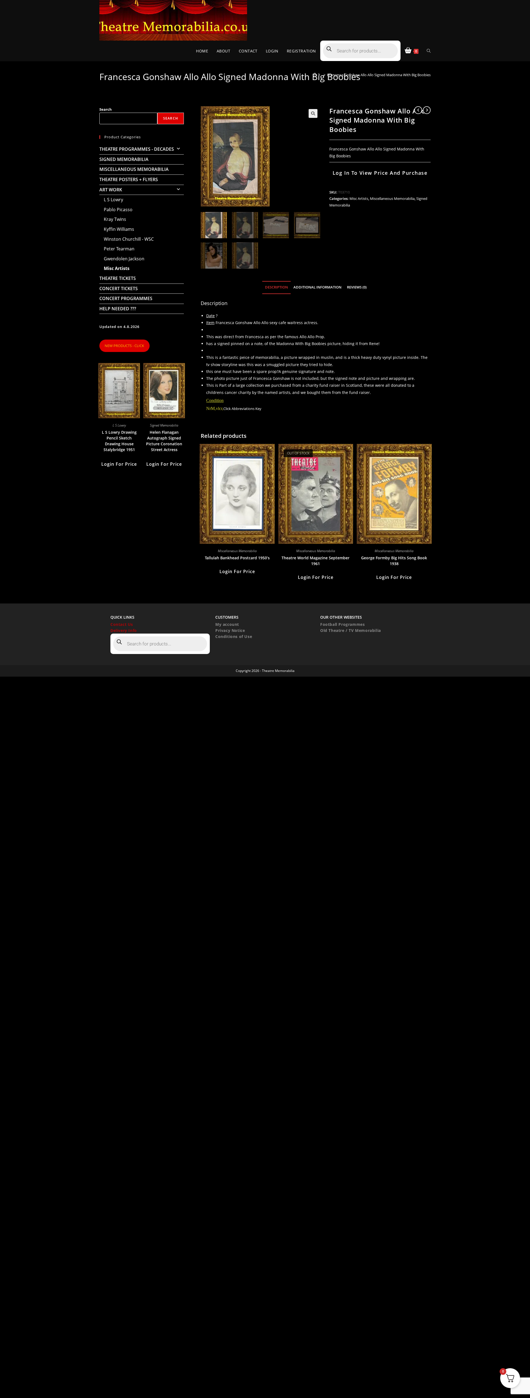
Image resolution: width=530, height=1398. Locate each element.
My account (227, 624)
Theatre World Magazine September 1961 (315, 560)
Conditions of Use (233, 636)
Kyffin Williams (119, 229)
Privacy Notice (230, 630)
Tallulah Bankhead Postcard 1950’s (237, 557)
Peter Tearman (119, 249)
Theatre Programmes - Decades (136, 149)
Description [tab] (276, 287)
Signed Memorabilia (124, 159)
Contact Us (121, 624)
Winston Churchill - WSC (129, 239)
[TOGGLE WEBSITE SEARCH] (429, 51)
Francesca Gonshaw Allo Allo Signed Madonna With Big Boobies (379, 74)
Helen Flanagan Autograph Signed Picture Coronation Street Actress (164, 441)
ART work (110, 190)
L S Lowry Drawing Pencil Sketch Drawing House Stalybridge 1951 (119, 441)
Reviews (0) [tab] (357, 287)
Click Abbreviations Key (242, 408)
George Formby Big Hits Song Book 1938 (394, 560)
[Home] (315, 74)
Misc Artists (358, 198)
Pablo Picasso (118, 209)
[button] (313, 113)
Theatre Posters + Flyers (128, 179)
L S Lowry (113, 200)
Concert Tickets (118, 288)
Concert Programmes (125, 298)
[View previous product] (418, 110)
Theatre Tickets (117, 278)
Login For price (237, 571)
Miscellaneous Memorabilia (392, 198)
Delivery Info (123, 630)
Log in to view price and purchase (380, 173)
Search (105, 109)
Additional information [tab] (317, 287)
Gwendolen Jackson (124, 259)
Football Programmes (342, 624)
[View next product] (427, 110)
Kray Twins (115, 219)
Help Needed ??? (117, 309)
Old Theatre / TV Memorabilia (350, 630)
